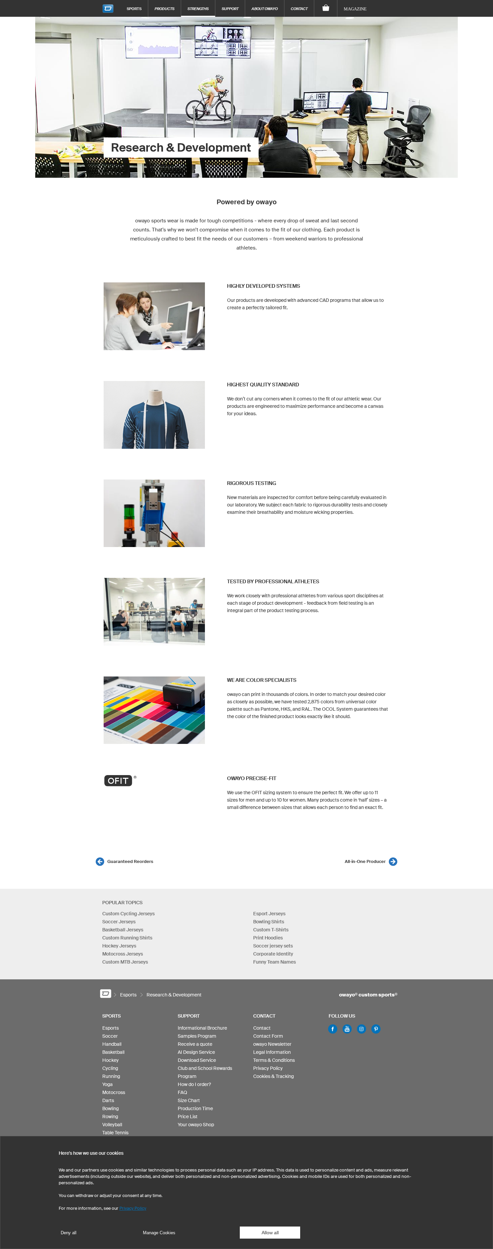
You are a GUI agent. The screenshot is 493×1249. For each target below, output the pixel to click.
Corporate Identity (273, 954)
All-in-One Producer (365, 861)
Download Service (197, 1060)
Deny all (68, 1232)
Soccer (110, 1036)
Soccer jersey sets (273, 945)
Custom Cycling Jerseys (128, 913)
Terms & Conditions (274, 1060)
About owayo (265, 8)
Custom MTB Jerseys (125, 962)
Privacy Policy (268, 1068)
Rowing (110, 1116)
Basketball (113, 1052)
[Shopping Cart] (325, 8)
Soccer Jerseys (118, 921)
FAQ (182, 1092)
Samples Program (197, 1036)
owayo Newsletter (272, 1044)
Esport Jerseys (269, 913)
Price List (188, 1116)
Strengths (198, 8)
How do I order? (194, 1084)
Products (164, 8)
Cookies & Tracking (273, 1076)
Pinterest (376, 1029)
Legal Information (272, 1052)
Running (111, 1076)
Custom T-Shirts (270, 929)
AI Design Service (196, 1052)
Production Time (195, 1108)
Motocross (113, 1092)
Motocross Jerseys (122, 954)
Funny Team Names (274, 962)
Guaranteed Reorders (130, 861)
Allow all (270, 1232)
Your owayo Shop (196, 1124)
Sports (134, 8)
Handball (111, 1044)
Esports (110, 1028)
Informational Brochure (202, 1028)
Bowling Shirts (268, 921)
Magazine (355, 8)
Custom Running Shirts (127, 937)
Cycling (110, 1068)
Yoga (107, 1084)
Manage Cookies (159, 1232)
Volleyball (112, 1124)
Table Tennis (115, 1132)
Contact (299, 8)
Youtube (347, 1029)
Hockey (110, 1060)
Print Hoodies (268, 937)
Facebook (332, 1029)
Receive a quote (195, 1044)
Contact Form (268, 1036)
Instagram (361, 1029)
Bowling (110, 1108)
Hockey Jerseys (119, 945)
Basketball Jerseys (122, 929)
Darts (108, 1100)
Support (230, 8)
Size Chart (189, 1100)
